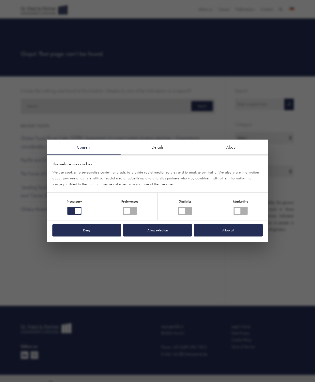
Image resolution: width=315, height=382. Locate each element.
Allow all (228, 230)
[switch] (130, 211)
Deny (86, 230)
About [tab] (231, 147)
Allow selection (157, 230)
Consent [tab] (84, 147)
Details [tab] (157, 147)
